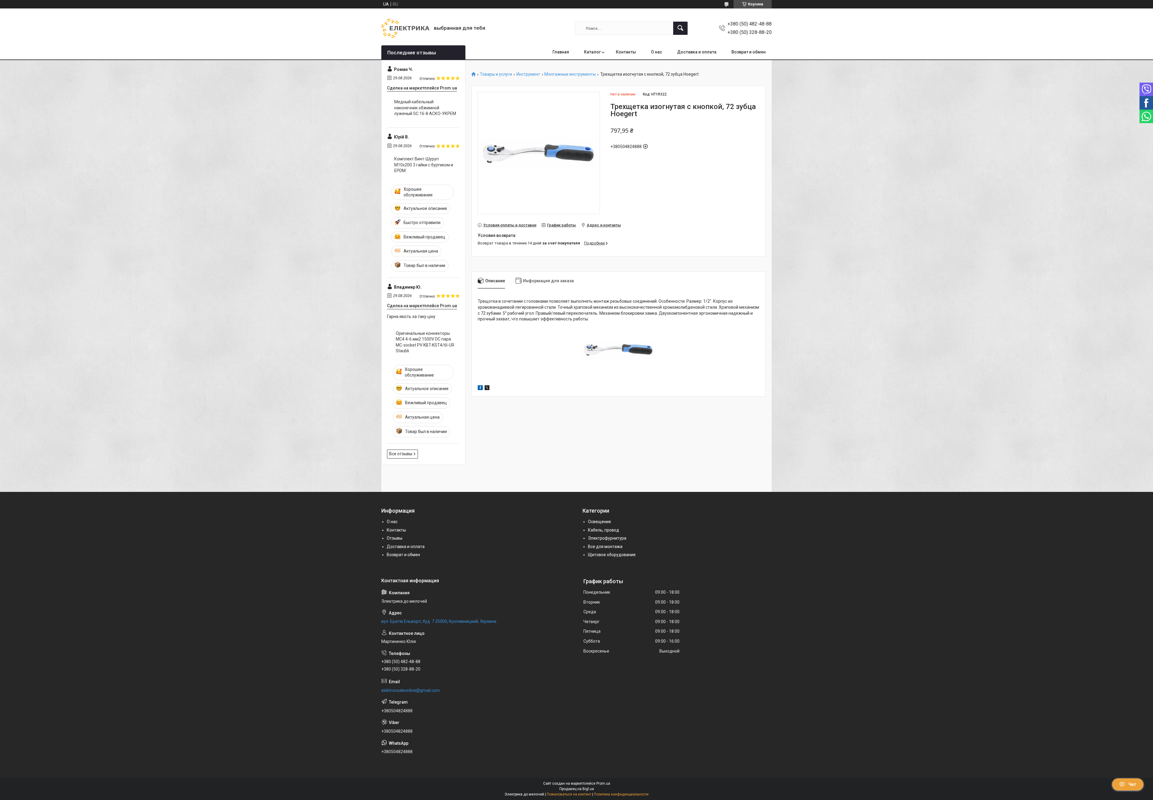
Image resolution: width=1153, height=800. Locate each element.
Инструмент (528, 74)
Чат (1132, 784)
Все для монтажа (605, 546)
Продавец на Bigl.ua (576, 789)
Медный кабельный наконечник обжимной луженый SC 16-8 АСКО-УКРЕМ (425, 107)
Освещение (599, 521)
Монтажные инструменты (570, 74)
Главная (560, 52)
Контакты (626, 52)
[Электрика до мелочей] (405, 28)
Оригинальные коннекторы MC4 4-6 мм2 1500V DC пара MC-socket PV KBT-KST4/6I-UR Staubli (425, 342)
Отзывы (394, 538)
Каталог (592, 52)
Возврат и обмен (748, 52)
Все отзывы (400, 453)
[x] (487, 388)
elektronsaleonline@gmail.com (410, 690)
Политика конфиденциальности (621, 794)
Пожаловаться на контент (569, 794)
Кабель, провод (603, 530)
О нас (656, 52)
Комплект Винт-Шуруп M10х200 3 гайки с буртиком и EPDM (423, 164)
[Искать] (680, 28)
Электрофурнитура (607, 538)
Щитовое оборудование (612, 554)
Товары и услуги (496, 74)
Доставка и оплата (696, 52)
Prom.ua (603, 783)
